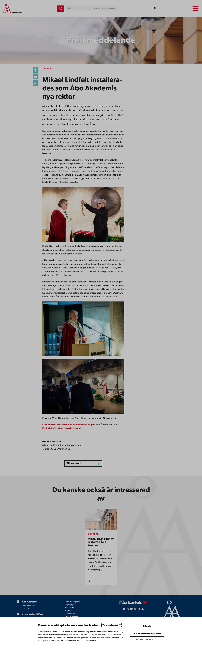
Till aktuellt (74, 463)
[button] (35, 83)
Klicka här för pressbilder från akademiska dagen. (69, 425)
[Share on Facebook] (35, 70)
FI (155, 8)
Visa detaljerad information (147, 640)
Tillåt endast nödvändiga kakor (147, 634)
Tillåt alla (147, 626)
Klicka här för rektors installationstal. (61, 428)
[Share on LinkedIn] (35, 76)
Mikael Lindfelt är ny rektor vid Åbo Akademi (101, 542)
